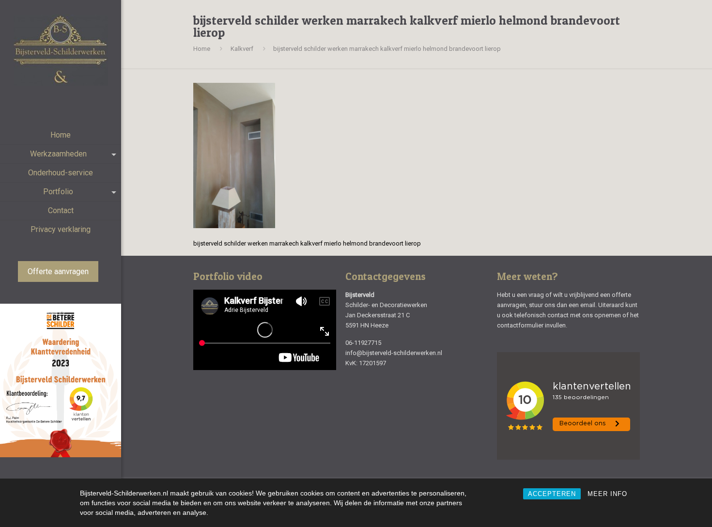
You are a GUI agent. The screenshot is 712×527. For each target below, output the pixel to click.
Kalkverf (242, 48)
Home (201, 48)
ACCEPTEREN (552, 493)
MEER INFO (607, 493)
